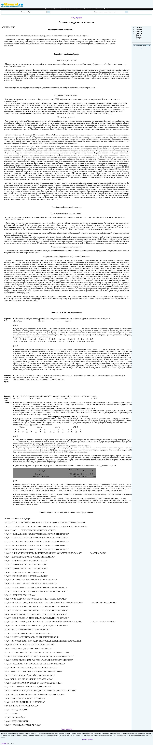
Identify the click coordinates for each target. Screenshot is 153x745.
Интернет (56, 8)
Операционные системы (76, 8)
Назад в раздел (76, 18)
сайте (139, 39)
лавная (139, 27)
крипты (139, 33)
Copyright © (4, 743)
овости (139, 29)
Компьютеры (64, 8)
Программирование (89, 8)
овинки (139, 31)
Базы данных (49, 8)
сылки (139, 37)
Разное (106, 8)
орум (139, 35)
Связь (101, 8)
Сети (97, 8)
